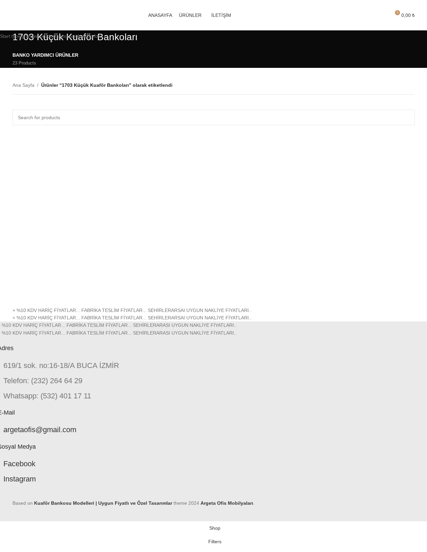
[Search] (370, 15)
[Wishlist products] (382, 15)
